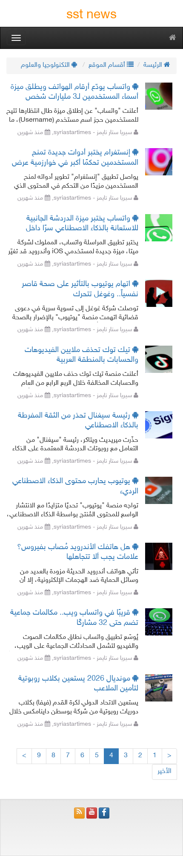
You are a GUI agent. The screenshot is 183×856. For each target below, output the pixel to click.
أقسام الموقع (108, 65)
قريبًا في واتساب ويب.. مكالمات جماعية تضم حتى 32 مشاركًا (74, 617)
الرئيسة (153, 65)
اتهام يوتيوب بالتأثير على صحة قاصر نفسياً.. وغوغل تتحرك (80, 289)
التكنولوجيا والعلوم (46, 65)
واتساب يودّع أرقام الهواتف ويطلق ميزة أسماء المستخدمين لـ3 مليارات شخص (74, 92)
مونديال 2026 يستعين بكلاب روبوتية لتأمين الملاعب (78, 683)
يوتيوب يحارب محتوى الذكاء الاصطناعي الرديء (75, 486)
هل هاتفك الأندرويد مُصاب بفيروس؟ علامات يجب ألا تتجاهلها (77, 552)
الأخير (164, 771)
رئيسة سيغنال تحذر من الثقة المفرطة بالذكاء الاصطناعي (78, 420)
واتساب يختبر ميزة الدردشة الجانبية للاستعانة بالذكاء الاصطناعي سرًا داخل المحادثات (82, 224)
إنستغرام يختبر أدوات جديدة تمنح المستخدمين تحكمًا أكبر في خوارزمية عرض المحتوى (75, 158)
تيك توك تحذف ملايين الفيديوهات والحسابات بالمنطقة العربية (81, 355)
